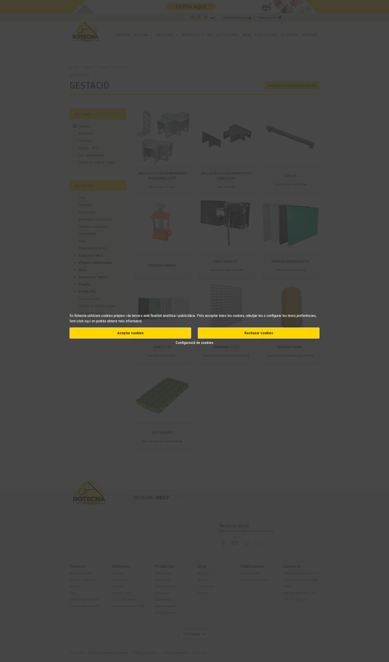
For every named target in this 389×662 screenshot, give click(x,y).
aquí (88, 321)
